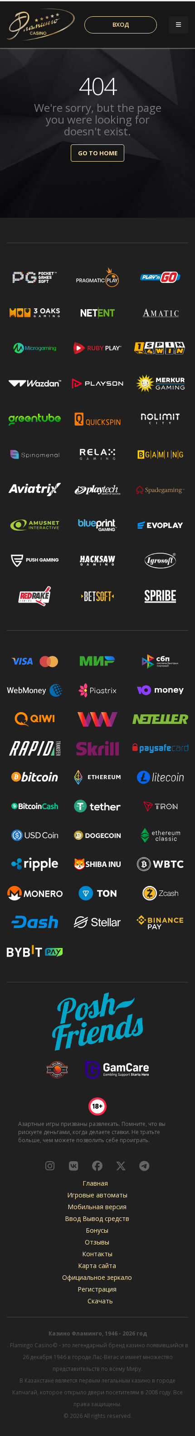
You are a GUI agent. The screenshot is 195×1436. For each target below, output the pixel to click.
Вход (120, 24)
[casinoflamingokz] (97, 1165)
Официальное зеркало (97, 1277)
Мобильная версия (97, 1206)
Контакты (97, 1253)
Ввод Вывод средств (97, 1218)
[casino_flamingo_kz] (50, 1165)
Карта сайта (97, 1265)
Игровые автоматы (97, 1195)
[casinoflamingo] (73, 1165)
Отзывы (97, 1242)
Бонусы (97, 1230)
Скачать (100, 1301)
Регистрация (97, 1289)
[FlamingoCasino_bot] (144, 1165)
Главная (95, 1183)
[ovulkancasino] (120, 1165)
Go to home (97, 153)
